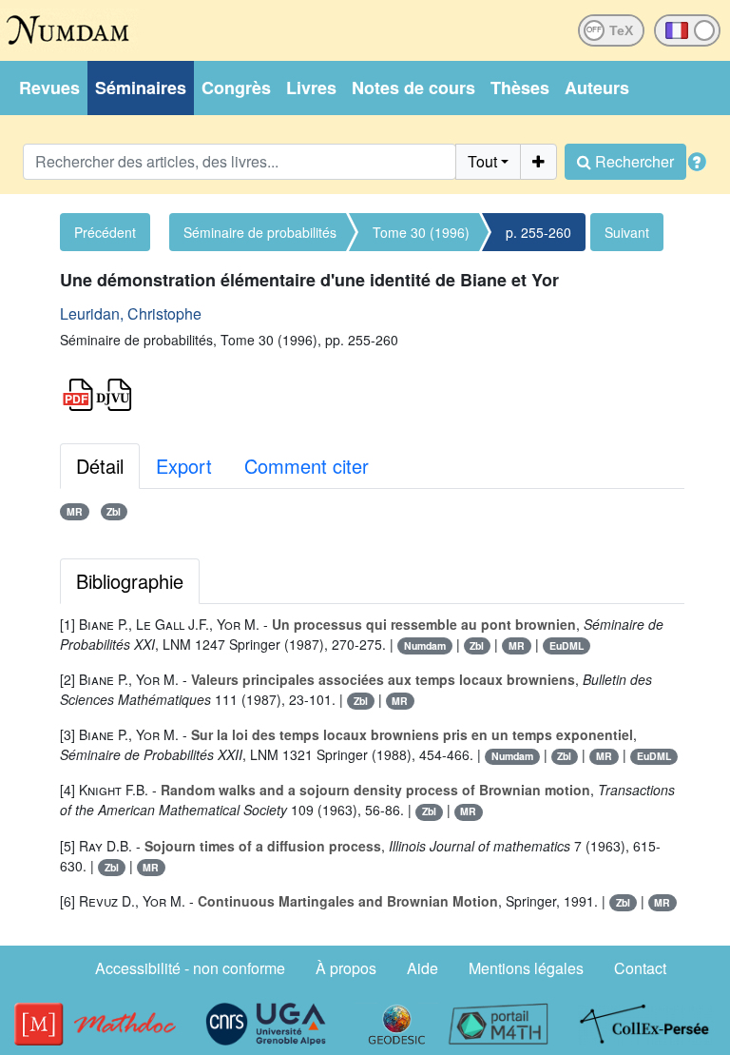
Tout (482, 161)
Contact (640, 968)
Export (184, 465)
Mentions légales (526, 968)
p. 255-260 (538, 232)
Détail (100, 465)
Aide (422, 968)
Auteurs (597, 87)
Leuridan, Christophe (131, 313)
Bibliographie (129, 581)
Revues (49, 87)
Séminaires (140, 87)
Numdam (425, 645)
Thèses (519, 87)
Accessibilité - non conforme (190, 968)
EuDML (566, 645)
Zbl (113, 511)
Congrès (236, 87)
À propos (346, 968)
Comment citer (306, 465)
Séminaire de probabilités (259, 232)
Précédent (105, 232)
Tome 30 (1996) (421, 232)
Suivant (627, 232)
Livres (311, 87)
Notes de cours (413, 87)
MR (75, 511)
